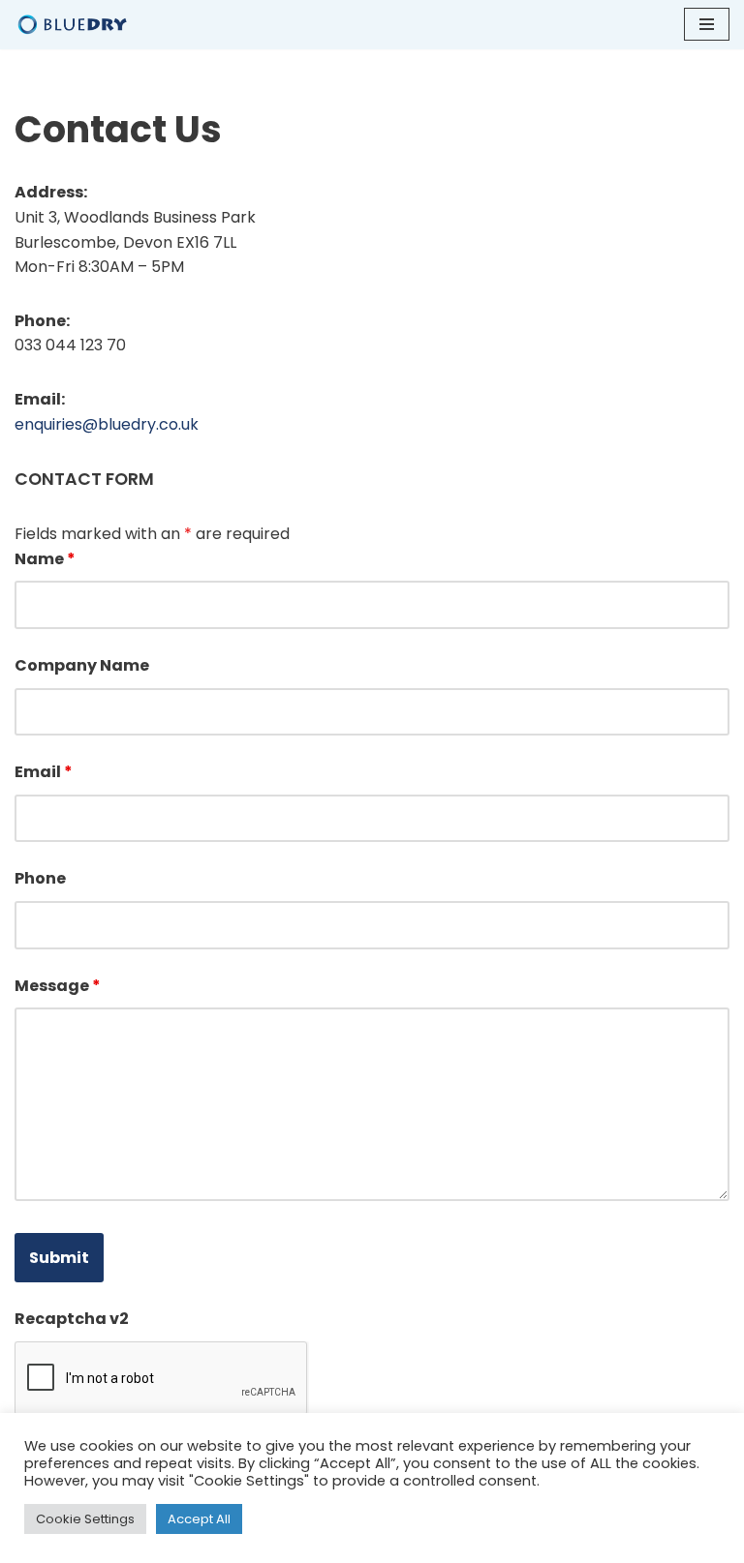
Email (44, 772)
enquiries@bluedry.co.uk (107, 424)
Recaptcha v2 (72, 1319)
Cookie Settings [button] (85, 1519)
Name (45, 559)
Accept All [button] (199, 1519)
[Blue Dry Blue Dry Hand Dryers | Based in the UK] (73, 25)
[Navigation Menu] (706, 24)
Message (58, 986)
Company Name (82, 665)
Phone (40, 878)
